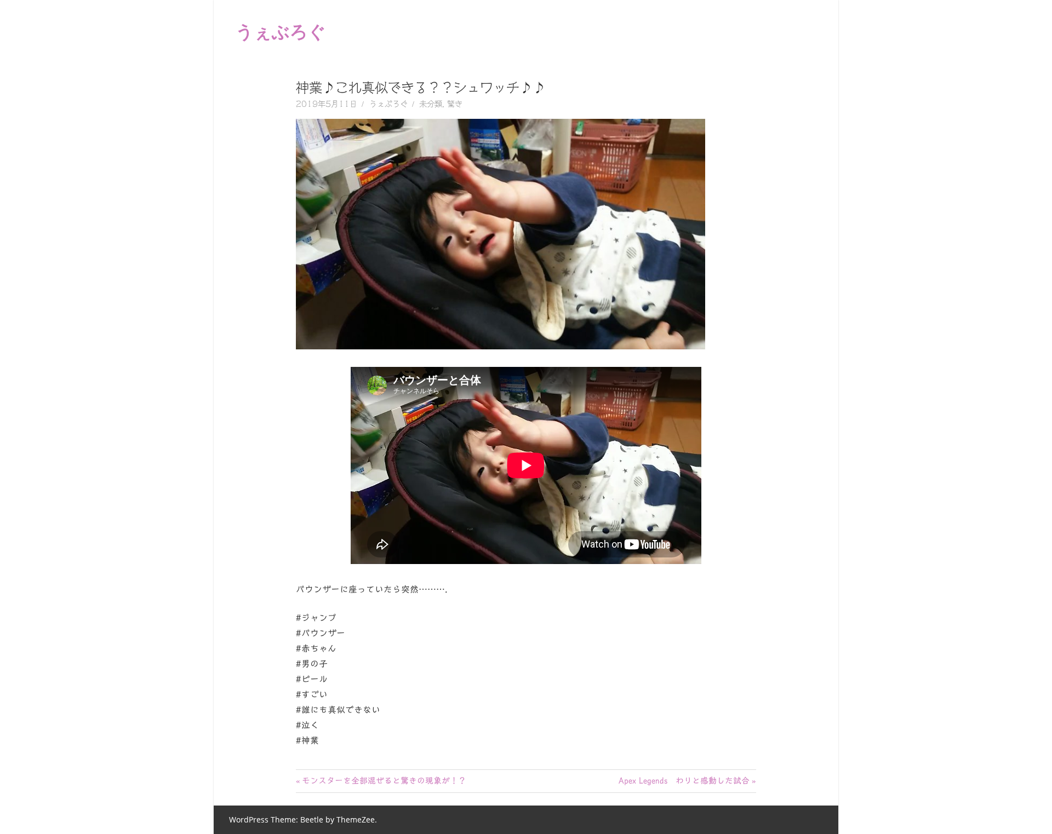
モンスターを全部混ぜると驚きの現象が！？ (383, 781)
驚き (454, 104)
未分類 (430, 104)
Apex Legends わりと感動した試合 (684, 781)
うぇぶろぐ (281, 31)
